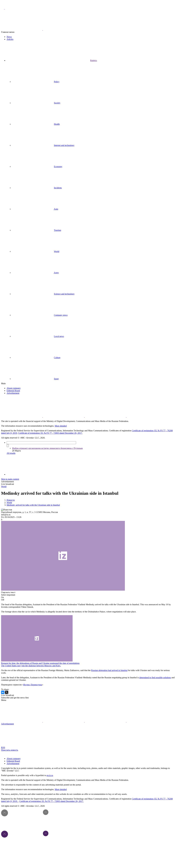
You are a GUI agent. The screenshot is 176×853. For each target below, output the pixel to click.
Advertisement (13, 393)
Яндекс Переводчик (32, 685)
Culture (57, 357)
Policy (56, 81)
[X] (6, 692)
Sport (56, 379)
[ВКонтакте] (2, 692)
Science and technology (64, 294)
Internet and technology (64, 145)
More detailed (61, 426)
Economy (58, 166)
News (9, 37)
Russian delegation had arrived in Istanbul (109, 670)
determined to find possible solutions (155, 677)
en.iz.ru (50, 775)
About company (14, 388)
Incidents (58, 188)
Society (57, 103)
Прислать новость (9, 750)
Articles (10, 39)
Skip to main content (10, 479)
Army (56, 272)
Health (57, 124)
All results (11, 453)
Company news (61, 315)
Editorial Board (13, 390)
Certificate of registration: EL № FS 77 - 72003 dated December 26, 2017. (50, 433)
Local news (59, 336)
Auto (56, 209)
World (56, 251)
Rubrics (93, 60)
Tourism (57, 230)
